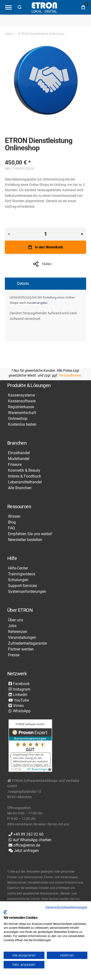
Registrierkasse (21, 407)
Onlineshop (17, 418)
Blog (12, 522)
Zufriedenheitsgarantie (27, 643)
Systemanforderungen (27, 591)
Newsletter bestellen (25, 540)
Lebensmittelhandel (25, 482)
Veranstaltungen (22, 637)
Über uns (15, 620)
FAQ (11, 528)
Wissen (14, 516)
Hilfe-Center (18, 568)
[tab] (45, 284)
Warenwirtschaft (22, 413)
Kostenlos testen (22, 424)
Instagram (21, 689)
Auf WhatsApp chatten (31, 840)
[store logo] (44, 7)
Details (23, 283)
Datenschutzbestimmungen (66, 907)
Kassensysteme (21, 395)
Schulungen (18, 580)
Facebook (21, 683)
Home (9, 34)
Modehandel (18, 459)
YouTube (21, 700)
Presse (13, 655)
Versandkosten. (70, 375)
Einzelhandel (19, 453)
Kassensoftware (22, 401)
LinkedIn (19, 694)
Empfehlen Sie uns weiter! (30, 534)
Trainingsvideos (21, 574)
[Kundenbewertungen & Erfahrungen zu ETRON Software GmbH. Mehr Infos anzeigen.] (30, 746)
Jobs (12, 626)
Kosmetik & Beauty (24, 470)
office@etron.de (26, 845)
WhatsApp (21, 711)
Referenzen (17, 632)
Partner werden (21, 649)
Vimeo (18, 705)
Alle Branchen (20, 488)
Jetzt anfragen (26, 850)
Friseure (15, 464)
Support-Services (22, 586)
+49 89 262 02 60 (27, 834)
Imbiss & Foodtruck (24, 476)
